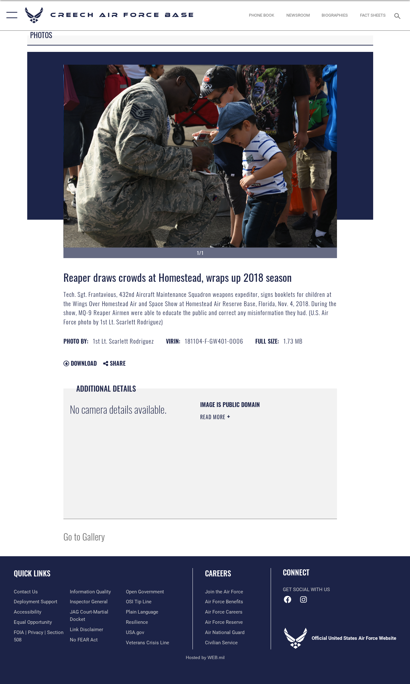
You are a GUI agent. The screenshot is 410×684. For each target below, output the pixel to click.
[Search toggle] (398, 15)
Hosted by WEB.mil (205, 657)
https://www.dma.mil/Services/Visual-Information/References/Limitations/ (239, 480)
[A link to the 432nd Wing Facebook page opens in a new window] (287, 599)
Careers (218, 573)
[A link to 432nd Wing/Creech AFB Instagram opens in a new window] (303, 599)
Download (83, 363)
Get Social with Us (306, 589)
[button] (10, 15)
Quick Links (32, 573)
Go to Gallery (84, 536)
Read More (213, 417)
